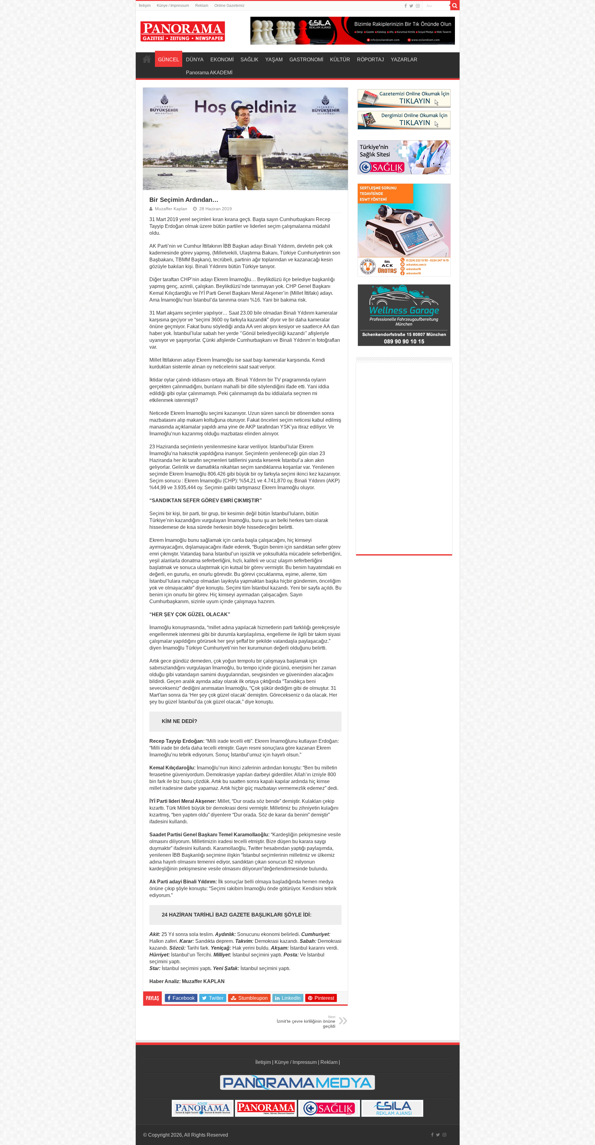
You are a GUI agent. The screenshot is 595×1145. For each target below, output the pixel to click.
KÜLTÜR (340, 59)
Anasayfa (147, 58)
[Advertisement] (404, 458)
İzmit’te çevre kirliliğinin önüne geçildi (306, 1022)
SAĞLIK (249, 59)
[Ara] (455, 5)
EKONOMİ (222, 59)
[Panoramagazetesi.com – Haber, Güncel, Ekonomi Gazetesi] (182, 30)
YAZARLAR (404, 59)
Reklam (201, 5)
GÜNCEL (168, 59)
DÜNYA (195, 59)
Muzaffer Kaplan (171, 209)
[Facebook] (406, 6)
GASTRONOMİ (306, 59)
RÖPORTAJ (370, 59)
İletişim (145, 5)
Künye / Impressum (173, 5)
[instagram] (417, 6)
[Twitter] (411, 6)
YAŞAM (274, 59)
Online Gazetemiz (229, 5)
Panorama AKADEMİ (209, 72)
